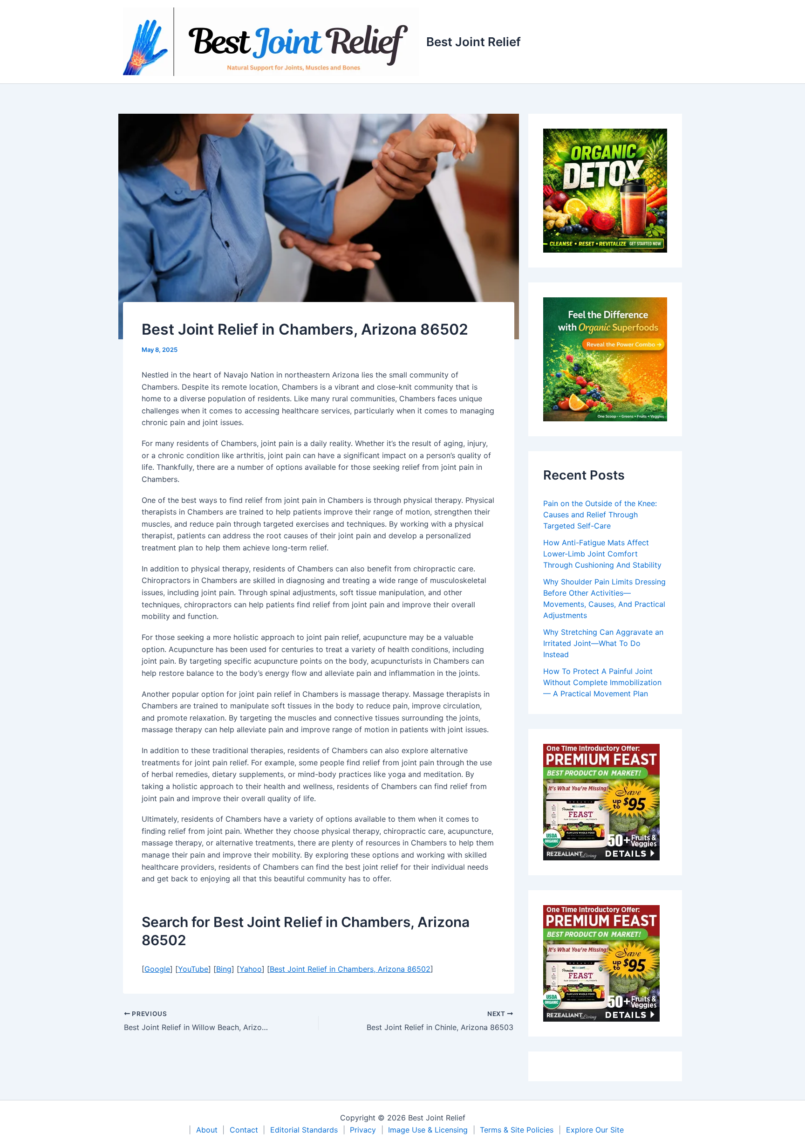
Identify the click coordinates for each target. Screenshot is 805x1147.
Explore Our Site (595, 1129)
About (207, 1129)
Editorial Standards (304, 1129)
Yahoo (250, 969)
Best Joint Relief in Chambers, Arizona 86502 (350, 969)
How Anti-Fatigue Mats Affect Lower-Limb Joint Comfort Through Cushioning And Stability (602, 554)
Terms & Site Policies (516, 1129)
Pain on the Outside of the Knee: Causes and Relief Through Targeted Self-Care (600, 514)
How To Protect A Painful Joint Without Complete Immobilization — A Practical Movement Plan (602, 682)
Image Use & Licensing (428, 1129)
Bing (224, 969)
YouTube (193, 969)
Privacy (363, 1129)
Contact (244, 1129)
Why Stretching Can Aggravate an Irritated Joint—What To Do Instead (603, 643)
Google (157, 969)
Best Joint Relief (473, 41)
